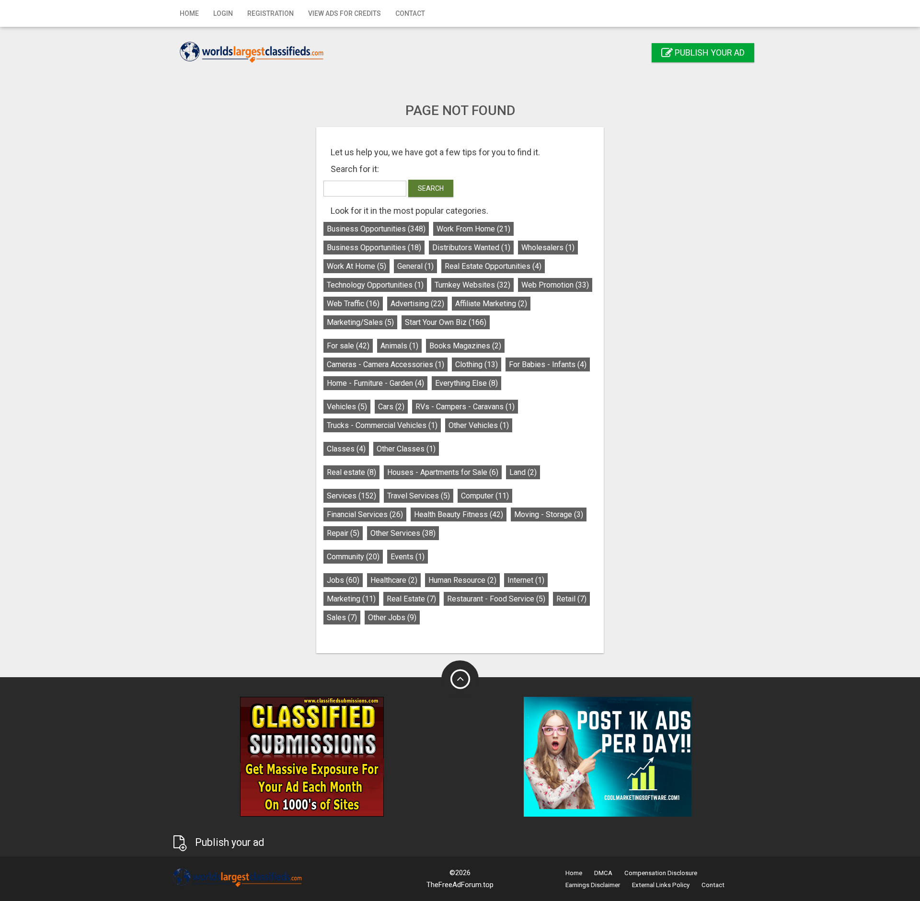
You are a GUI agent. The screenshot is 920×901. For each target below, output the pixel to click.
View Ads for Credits (344, 13)
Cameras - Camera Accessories (385, 364)
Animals (399, 345)
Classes (346, 448)
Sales (342, 617)
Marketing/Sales (360, 322)
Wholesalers (548, 247)
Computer (485, 495)
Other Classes (406, 448)
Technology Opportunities (375, 284)
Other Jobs (392, 617)
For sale (348, 345)
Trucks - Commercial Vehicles (382, 425)
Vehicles (347, 406)
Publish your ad (709, 52)
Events (408, 556)
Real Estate (411, 598)
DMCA (603, 873)
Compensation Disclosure (660, 873)
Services (351, 495)
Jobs (343, 580)
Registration (270, 13)
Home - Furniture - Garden (375, 383)
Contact (410, 13)
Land (523, 472)
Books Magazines (465, 345)
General (415, 266)
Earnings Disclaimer (592, 885)
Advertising (417, 303)
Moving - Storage (548, 514)
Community (353, 556)
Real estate (351, 472)
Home (189, 13)
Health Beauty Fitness (458, 514)
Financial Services (365, 514)
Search (431, 188)
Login (223, 13)
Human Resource (462, 580)
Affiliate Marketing (491, 303)
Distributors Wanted (471, 247)
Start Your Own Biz (445, 322)
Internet (525, 580)
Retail (571, 598)
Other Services (403, 533)
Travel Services (418, 495)
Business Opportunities (376, 228)
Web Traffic (353, 303)
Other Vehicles (478, 425)
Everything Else (466, 383)
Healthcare (393, 580)
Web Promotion (555, 284)
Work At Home (356, 266)
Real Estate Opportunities (493, 266)
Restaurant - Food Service (496, 598)
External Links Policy (661, 885)
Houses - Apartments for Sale (442, 472)
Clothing (476, 364)
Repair (343, 533)
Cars (391, 406)
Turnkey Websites (472, 284)
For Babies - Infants (547, 364)
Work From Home (473, 228)
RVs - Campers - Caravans (465, 406)
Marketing (351, 598)
